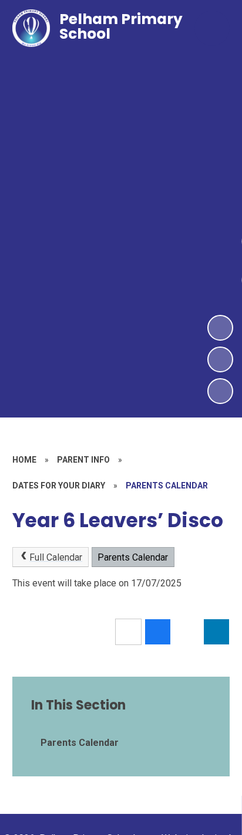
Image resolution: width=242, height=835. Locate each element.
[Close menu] (212, 28)
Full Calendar (55, 557)
